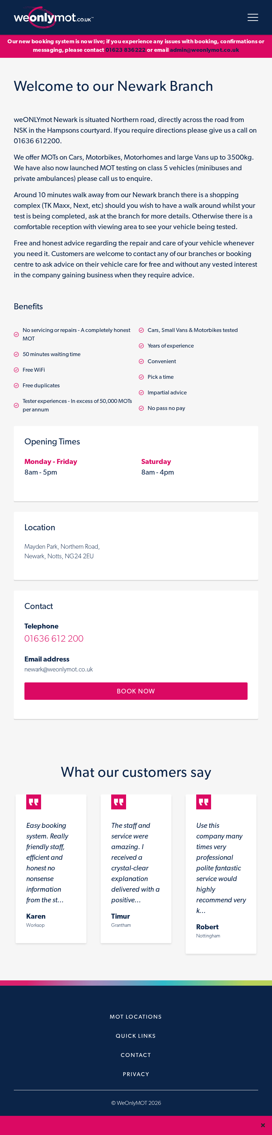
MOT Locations (136, 1016)
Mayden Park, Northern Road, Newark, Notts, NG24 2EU (62, 551)
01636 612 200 (54, 638)
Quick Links (136, 1035)
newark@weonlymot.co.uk (58, 669)
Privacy (136, 1074)
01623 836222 (126, 49)
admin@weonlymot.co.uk (204, 49)
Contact (136, 1055)
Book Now (136, 691)
